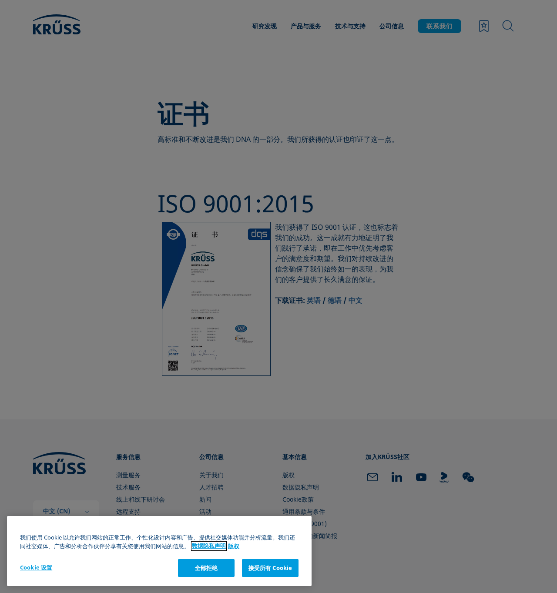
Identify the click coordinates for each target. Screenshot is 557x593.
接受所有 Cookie (270, 568)
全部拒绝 (206, 568)
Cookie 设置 (36, 567)
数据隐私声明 (209, 546)
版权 (233, 546)
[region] (159, 551)
